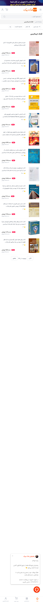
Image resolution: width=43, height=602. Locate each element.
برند (10, 27)
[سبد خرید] (6, 9)
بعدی (14, 258)
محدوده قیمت (18, 27)
